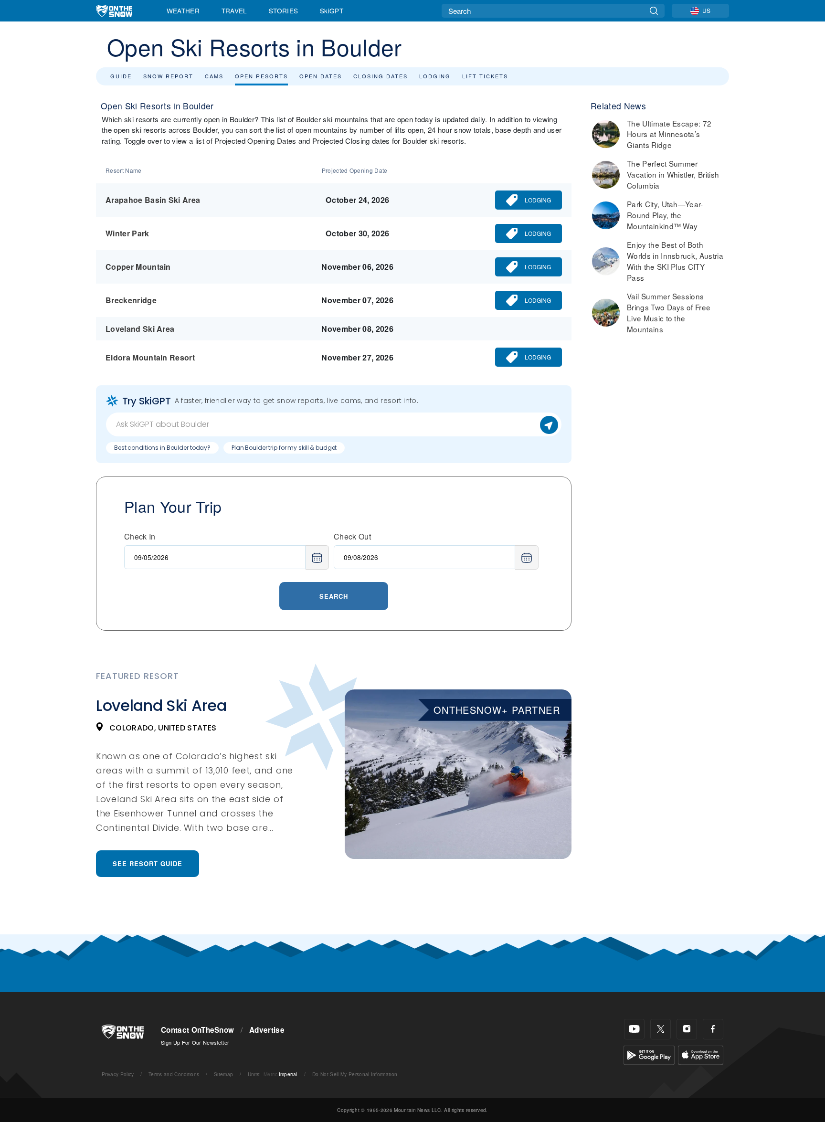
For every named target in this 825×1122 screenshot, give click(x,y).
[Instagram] (687, 1029)
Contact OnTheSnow (197, 1030)
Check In (140, 536)
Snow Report (168, 76)
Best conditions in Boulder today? (162, 448)
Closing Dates (380, 76)
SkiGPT (331, 10)
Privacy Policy (118, 1074)
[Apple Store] (700, 1054)
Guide (121, 76)
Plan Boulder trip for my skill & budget (284, 448)
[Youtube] (634, 1029)
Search (333, 596)
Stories (283, 10)
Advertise (267, 1030)
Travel (234, 10)
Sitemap (223, 1074)
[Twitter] (660, 1029)
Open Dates (320, 76)
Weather (183, 10)
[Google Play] (649, 1054)
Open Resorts (261, 76)
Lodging (435, 76)
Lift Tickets (485, 76)
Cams (214, 76)
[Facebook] (713, 1029)
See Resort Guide (147, 863)
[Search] (654, 11)
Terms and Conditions (173, 1074)
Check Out (352, 536)
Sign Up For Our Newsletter (195, 1042)
